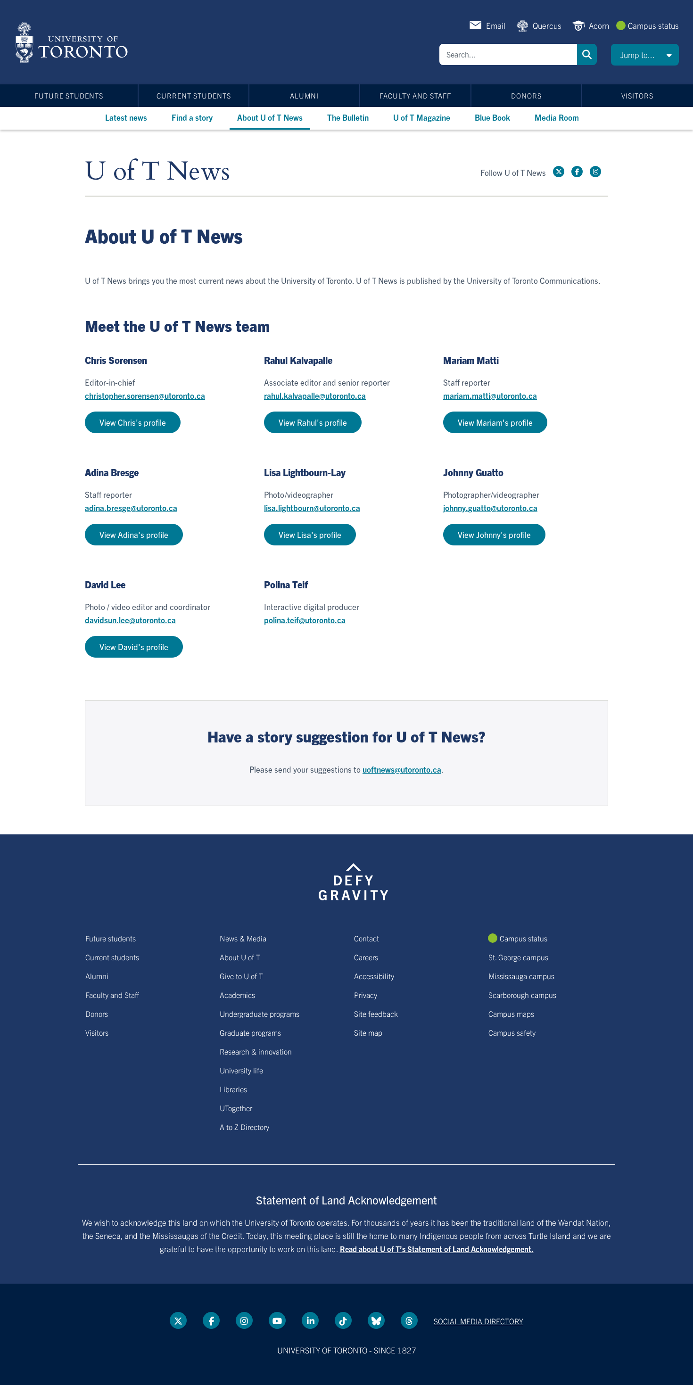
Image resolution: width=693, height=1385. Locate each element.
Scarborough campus (522, 994)
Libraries (233, 1089)
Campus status (653, 25)
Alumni (304, 95)
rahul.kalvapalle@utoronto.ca (315, 395)
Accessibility (374, 976)
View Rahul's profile (313, 422)
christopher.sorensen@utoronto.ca (145, 395)
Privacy (365, 994)
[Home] (73, 42)
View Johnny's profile (494, 534)
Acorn (599, 25)
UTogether (236, 1108)
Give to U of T (241, 976)
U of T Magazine (421, 117)
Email (495, 25)
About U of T (240, 957)
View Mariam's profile (495, 422)
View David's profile (133, 646)
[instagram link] (595, 171)
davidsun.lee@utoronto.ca (130, 620)
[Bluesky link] (376, 1320)
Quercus (547, 25)
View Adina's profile (133, 534)
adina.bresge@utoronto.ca (131, 507)
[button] (645, 55)
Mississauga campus (521, 976)
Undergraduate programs (259, 1013)
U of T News (157, 172)
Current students (194, 95)
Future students (68, 95)
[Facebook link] (577, 171)
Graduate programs (250, 1032)
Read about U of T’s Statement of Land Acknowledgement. (437, 1248)
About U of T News (270, 117)
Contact (366, 938)
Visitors (637, 95)
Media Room (557, 117)
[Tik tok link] (343, 1320)
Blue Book (492, 117)
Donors (526, 95)
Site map (368, 1032)
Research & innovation (256, 1051)
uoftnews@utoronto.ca (402, 769)
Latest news (126, 117)
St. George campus (518, 957)
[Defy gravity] (353, 880)
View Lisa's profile (310, 534)
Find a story (192, 117)
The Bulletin (348, 117)
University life (241, 1070)
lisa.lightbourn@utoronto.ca (312, 507)
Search (587, 54)
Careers (366, 957)
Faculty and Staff (415, 95)
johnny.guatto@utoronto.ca (490, 507)
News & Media (243, 938)
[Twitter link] (558, 171)
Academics (237, 994)
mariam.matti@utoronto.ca (490, 395)
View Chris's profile (132, 422)
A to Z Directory (244, 1126)
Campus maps (511, 1013)
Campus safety (512, 1032)
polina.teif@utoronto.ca (305, 620)
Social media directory (478, 1321)
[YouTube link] (277, 1320)
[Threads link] (409, 1320)
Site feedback (376, 1013)
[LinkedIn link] (310, 1320)
